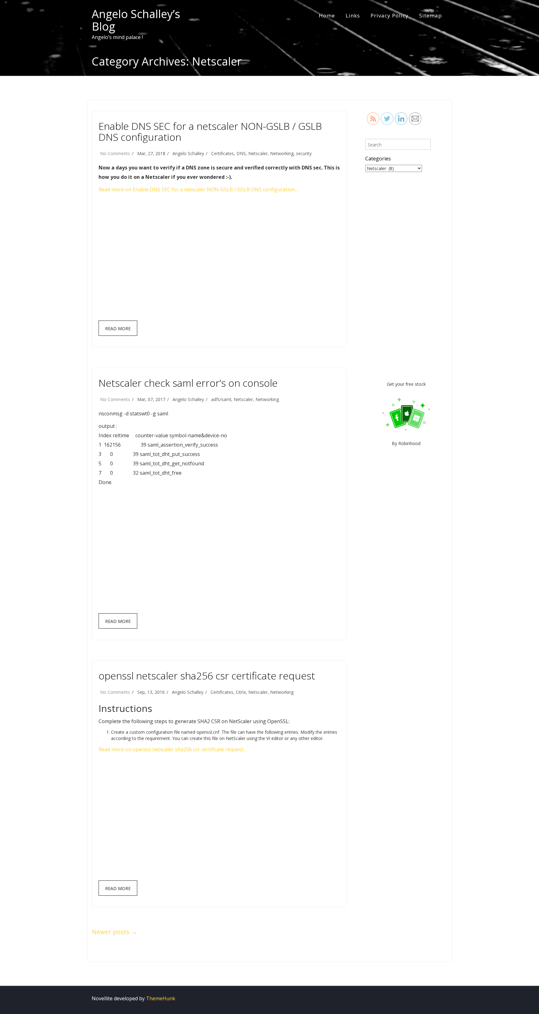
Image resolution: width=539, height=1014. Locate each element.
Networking (282, 153)
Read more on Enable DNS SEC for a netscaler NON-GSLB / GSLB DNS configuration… (198, 189)
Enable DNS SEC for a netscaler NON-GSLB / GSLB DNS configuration (210, 131)
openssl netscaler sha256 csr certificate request (207, 675)
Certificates (222, 153)
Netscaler (258, 153)
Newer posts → (114, 932)
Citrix (241, 692)
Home (327, 15)
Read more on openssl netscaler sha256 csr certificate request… (173, 749)
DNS (241, 153)
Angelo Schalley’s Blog (136, 20)
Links (353, 15)
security (304, 153)
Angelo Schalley (188, 153)
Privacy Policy (390, 15)
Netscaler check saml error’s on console (188, 382)
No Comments (115, 153)
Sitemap (430, 15)
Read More (118, 328)
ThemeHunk (160, 998)
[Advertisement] (220, 259)
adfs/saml (221, 399)
